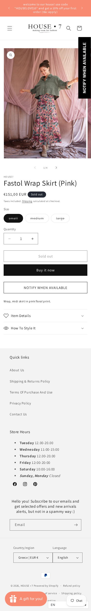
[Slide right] (56, 167)
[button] (9, 28)
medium (39, 219)
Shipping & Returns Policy (30, 381)
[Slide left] (35, 167)
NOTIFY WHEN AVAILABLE (45, 287)
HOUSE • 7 (27, 585)
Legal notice (48, 600)
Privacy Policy (20, 403)
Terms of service (46, 593)
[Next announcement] (82, 8)
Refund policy (71, 585)
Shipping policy (71, 593)
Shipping (27, 201)
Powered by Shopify (46, 585)
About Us (17, 370)
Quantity (10, 229)
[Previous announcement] (9, 8)
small (16, 219)
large (63, 219)
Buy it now (45, 270)
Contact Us (18, 414)
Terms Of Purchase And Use (31, 392)
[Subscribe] (75, 525)
